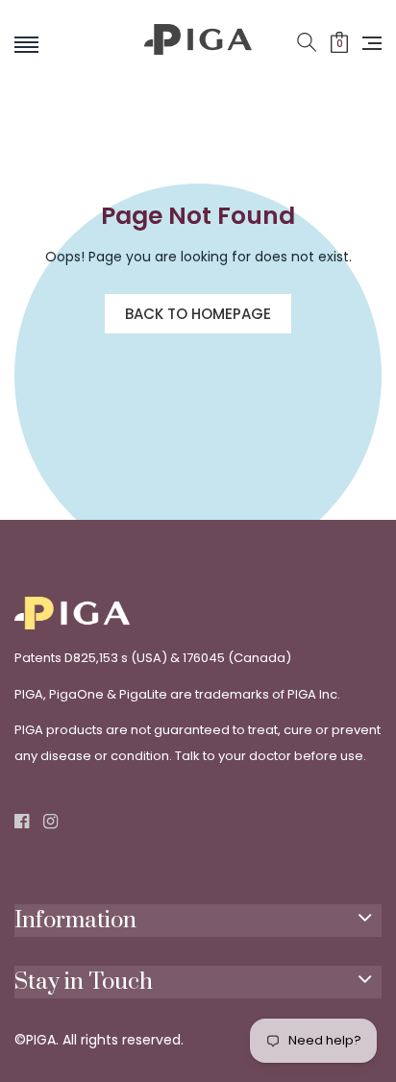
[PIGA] (198, 55)
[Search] (306, 43)
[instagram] (50, 822)
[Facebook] (21, 822)
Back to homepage (198, 314)
